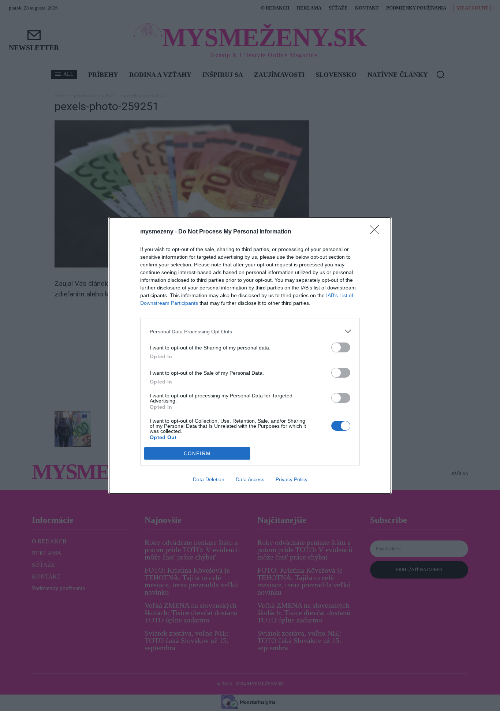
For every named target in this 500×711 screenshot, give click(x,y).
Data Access (250, 479)
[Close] (377, 232)
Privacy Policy (291, 479)
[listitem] (250, 331)
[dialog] (250, 355)
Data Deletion (208, 479)
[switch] (340, 347)
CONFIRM (197, 453)
